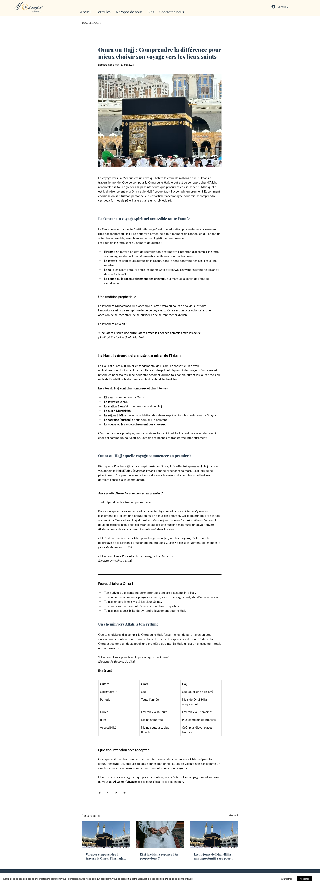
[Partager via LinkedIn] (116, 792)
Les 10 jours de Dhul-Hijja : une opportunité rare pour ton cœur (213, 856)
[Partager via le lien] (124, 792)
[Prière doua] (160, 834)
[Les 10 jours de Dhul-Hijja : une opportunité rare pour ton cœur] (214, 834)
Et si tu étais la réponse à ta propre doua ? (159, 856)
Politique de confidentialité (179, 878)
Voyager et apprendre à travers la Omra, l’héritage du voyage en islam (104, 856)
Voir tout (233, 815)
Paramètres (286, 878)
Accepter (304, 878)
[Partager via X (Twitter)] (108, 792)
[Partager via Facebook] (99, 792)
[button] (103, 12)
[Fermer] (316, 878)
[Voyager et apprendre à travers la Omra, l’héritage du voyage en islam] (106, 834)
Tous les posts (91, 23)
